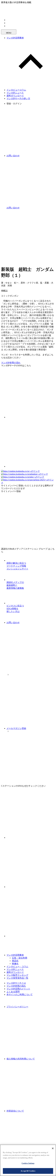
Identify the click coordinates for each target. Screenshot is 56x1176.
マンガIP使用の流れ (10, 362)
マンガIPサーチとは (16, 983)
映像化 (15, 963)
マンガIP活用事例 (15, 38)
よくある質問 (13, 991)
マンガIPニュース (15, 93)
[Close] (53, 1148)
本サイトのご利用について (20, 994)
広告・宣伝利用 (19, 958)
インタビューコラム (16, 90)
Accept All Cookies (28, 1171)
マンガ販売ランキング (17, 975)
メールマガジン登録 (16, 728)
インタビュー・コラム (17, 966)
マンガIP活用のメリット (18, 989)
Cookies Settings (28, 1163)
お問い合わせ (13, 622)
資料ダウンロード (15, 95)
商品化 (15, 961)
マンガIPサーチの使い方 (18, 98)
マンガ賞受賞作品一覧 (17, 978)
